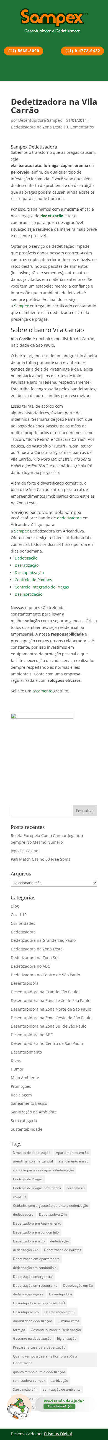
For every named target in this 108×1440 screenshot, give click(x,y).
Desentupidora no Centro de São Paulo (47, 1043)
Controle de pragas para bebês (37, 1188)
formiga (19, 1329)
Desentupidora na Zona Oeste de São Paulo (51, 1017)
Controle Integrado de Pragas (42, 587)
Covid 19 (19, 914)
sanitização (59, 1380)
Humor (17, 1069)
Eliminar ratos (68, 1321)
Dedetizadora (23, 932)
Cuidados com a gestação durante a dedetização (50, 1205)
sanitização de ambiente (62, 1389)
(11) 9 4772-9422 (82, 50)
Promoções (21, 1086)
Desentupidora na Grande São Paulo (44, 991)
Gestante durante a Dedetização (56, 1329)
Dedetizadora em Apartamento (37, 1223)
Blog (15, 906)
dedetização (59, 1241)
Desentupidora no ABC (32, 1034)
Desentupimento (26, 1052)
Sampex (21, 305)
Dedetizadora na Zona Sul (35, 957)
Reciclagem (21, 1095)
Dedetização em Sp (78, 1285)
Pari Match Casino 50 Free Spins (40, 859)
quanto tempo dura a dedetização (39, 1372)
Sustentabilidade (26, 1129)
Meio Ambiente (25, 1077)
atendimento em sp (73, 1161)
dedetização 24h (25, 1249)
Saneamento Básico (29, 1103)
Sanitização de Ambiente (34, 1112)
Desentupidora (24, 983)
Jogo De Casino (24, 850)
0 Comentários (80, 127)
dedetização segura (28, 1294)
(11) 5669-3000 (23, 50)
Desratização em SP (59, 1312)
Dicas (16, 1060)
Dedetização (26, 558)
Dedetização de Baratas (62, 1249)
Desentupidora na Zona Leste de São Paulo (50, 1000)
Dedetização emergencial (33, 1276)
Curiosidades (23, 923)
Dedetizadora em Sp (29, 1241)
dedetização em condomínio (34, 1267)
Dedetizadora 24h (53, 1214)
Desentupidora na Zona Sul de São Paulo (48, 1026)
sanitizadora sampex (29, 1380)
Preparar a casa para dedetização (39, 1347)
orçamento (42, 691)
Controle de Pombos (33, 579)
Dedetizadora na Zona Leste (37, 127)
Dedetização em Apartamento (36, 1258)
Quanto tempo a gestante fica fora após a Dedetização (45, 1359)
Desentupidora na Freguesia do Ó (39, 1303)
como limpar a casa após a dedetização (43, 1170)
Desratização (26, 565)
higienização (66, 1338)
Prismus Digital (58, 1433)
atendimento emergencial (33, 1161)
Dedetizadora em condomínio (36, 1232)
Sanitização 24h (25, 1389)
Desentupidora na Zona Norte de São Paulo (51, 1009)
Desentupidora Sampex (40, 120)
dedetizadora (69, 517)
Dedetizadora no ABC (30, 966)
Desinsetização (28, 594)
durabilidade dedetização (32, 1321)
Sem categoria (24, 1120)
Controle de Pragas (28, 1179)
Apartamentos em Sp (72, 1152)
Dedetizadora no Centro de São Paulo (45, 974)
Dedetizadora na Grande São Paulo (43, 940)
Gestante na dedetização (32, 1338)
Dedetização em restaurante (35, 1285)
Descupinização (29, 572)
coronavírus (75, 1188)
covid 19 (19, 1197)
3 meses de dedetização (31, 1152)
